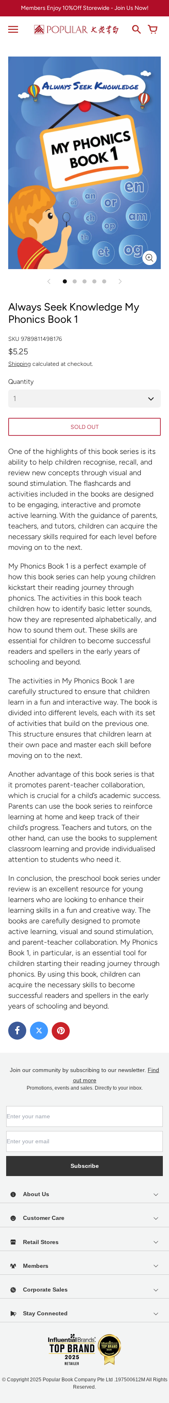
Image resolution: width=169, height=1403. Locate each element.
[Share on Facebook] (17, 1031)
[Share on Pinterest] (61, 1031)
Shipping (19, 363)
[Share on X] (39, 1031)
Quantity (21, 381)
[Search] (136, 29)
